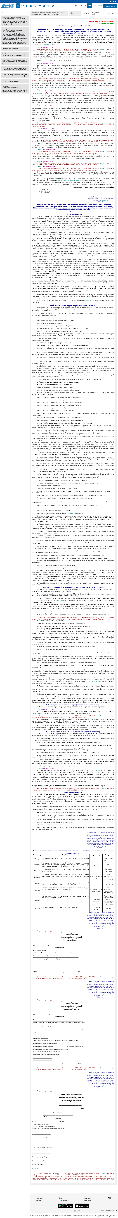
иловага (68, 58)
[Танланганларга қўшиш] (22, 5)
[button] (15, 21)
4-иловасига (97, 681)
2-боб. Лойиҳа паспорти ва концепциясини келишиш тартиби (14, 54)
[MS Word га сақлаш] (44, 5)
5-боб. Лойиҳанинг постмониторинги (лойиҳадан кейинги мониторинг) (15, 75)
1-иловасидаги (90, 300)
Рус (80, 5)
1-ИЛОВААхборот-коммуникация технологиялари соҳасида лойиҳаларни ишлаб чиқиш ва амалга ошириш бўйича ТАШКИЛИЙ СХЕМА (15, 89)
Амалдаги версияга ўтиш (106, 23)
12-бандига (36, 459)
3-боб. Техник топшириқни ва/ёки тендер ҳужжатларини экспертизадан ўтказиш (15, 62)
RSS (109, 1198)
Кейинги (40, 611)
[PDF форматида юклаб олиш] (48, 5)
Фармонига (46, 44)
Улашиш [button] (113, 13)
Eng (85, 5)
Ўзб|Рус (99, 5)
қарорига (103, 49)
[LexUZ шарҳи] (31, 5)
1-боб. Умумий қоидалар (10, 48)
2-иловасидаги (71, 309)
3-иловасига (60, 600)
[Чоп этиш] (53, 5)
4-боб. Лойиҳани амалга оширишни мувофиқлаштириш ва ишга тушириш (15, 68)
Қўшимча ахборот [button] (95, 13)
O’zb (93, 5)
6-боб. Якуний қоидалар (10, 81)
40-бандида (94, 770)
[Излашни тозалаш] (27, 13)
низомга (104, 846)
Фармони (39, 80)
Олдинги (40, 47)
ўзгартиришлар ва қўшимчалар (67, 180)
